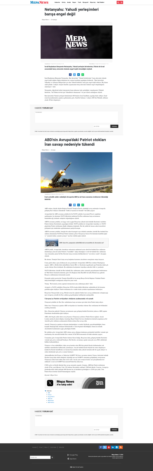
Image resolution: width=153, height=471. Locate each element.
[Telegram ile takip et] (117, 447)
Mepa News (45, 19)
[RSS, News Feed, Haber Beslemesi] (121, 447)
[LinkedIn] (78, 74)
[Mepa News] (39, 2)
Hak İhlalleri (100, 2)
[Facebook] (70, 74)
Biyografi (85, 2)
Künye (40, 447)
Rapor (74, 2)
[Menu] (121, 2)
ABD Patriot (51, 402)
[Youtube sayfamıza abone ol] (109, 447)
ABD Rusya (51, 400)
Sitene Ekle (61, 447)
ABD (49, 393)
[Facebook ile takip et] (101, 447)
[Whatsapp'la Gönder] (82, 74)
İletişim (46, 447)
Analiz (69, 2)
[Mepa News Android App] (72, 455)
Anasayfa (34, 447)
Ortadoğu (54, 19)
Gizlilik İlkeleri (53, 447)
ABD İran (50, 398)
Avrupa (53, 150)
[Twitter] (74, 74)
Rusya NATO (51, 396)
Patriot (49, 394)
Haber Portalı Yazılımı (77, 467)
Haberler (57, 2)
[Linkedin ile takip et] (113, 447)
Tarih (79, 2)
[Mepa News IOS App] (72, 458)
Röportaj (92, 2)
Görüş (64, 2)
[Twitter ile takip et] (105, 447)
